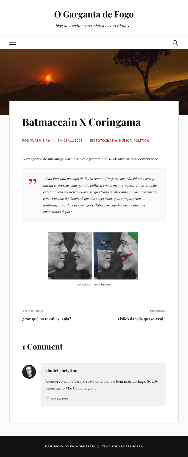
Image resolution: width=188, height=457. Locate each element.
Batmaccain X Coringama (81, 121)
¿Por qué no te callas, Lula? (46, 318)
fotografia (106, 140)
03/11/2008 (73, 140)
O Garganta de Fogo (94, 14)
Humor (125, 140)
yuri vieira (40, 140)
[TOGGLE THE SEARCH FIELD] (175, 43)
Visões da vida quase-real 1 (141, 318)
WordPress (85, 446)
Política (141, 140)
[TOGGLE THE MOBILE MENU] (12, 43)
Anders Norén (131, 446)
